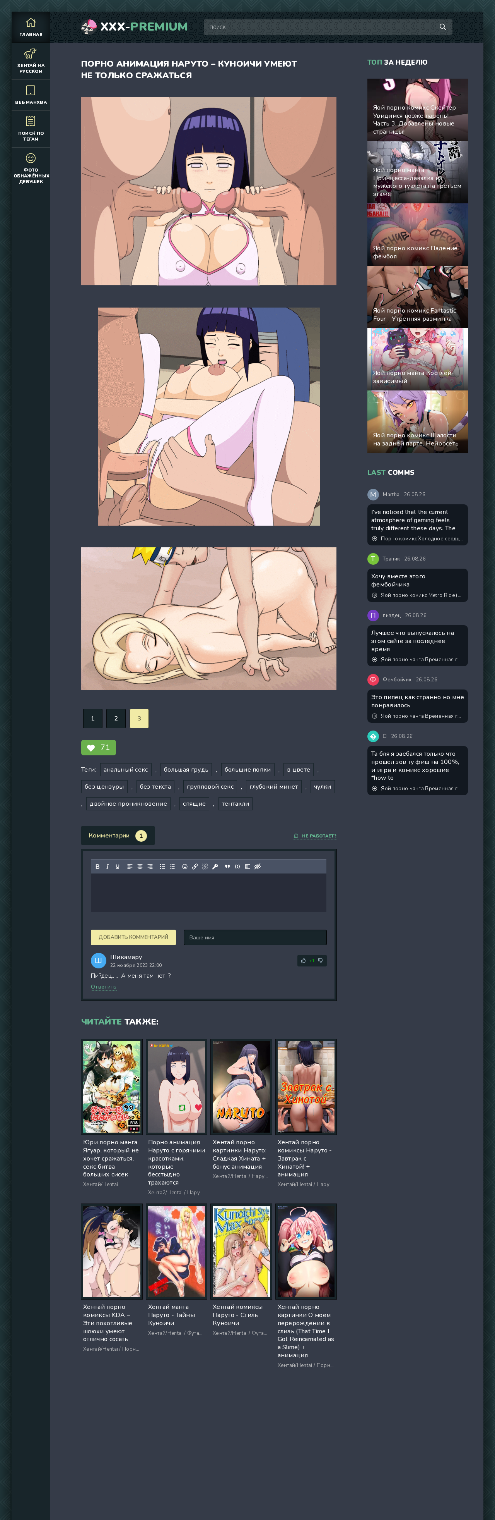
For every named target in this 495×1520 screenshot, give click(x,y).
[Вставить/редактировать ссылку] (195, 866)
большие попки (248, 769)
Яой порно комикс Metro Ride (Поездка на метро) (422, 595)
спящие (194, 804)
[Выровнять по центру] (140, 866)
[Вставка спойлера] (247, 866)
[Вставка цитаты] (227, 866)
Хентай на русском (30, 68)
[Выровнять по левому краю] (130, 866)
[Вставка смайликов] (185, 866)
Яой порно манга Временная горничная (422, 659)
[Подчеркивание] (118, 866)
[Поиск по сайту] (442, 27)
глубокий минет (273, 786)
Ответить (104, 986)
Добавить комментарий (133, 937)
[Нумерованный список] (172, 866)
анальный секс (126, 769)
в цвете (298, 769)
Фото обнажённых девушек (32, 176)
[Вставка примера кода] (237, 866)
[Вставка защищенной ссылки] (215, 866)
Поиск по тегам (31, 136)
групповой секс (210, 786)
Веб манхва (31, 102)
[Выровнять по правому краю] (150, 866)
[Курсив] (107, 866)
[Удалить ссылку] (205, 866)
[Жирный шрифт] (97, 866)
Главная (31, 35)
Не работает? (319, 836)
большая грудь (186, 769)
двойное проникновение (128, 804)
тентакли (235, 804)
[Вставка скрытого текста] (258, 866)
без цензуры (104, 786)
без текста (155, 786)
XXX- (144, 27)
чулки (322, 786)
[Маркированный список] (162, 866)
